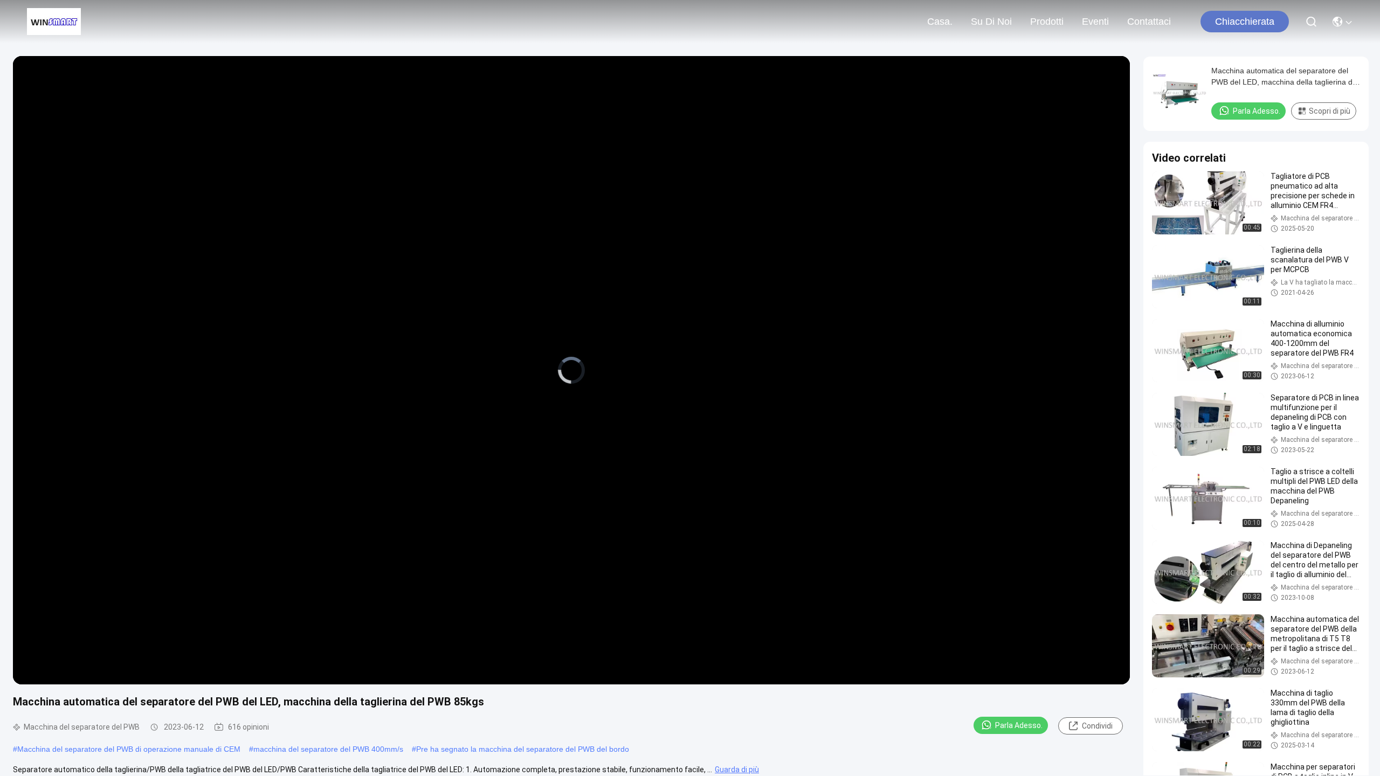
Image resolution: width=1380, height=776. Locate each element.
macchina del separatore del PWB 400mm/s (328, 749)
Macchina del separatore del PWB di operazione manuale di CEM (128, 749)
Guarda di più (737, 769)
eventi (1095, 21)
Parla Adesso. (1019, 725)
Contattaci (1149, 21)
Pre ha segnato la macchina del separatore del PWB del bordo (522, 749)
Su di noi (991, 21)
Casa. (940, 21)
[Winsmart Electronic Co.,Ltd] (54, 21)
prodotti (1047, 21)
